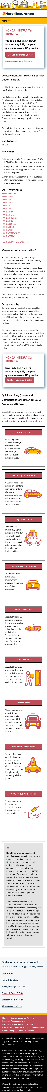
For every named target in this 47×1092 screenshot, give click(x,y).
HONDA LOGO (8, 227)
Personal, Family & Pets (12, 993)
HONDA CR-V (7, 199)
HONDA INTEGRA (9, 218)
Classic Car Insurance (23, 609)
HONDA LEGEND (9, 224)
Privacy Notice (37, 1027)
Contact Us (7, 1027)
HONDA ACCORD (9, 193)
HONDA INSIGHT (9, 214)
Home (5, 1018)
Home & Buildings (10, 980)
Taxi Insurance (23, 702)
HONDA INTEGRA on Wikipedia (15, 242)
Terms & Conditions (26, 1031)
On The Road (7, 973)
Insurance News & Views (12, 1024)
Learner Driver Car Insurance (23, 566)
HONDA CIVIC (8, 196)
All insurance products (12, 1006)
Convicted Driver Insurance (23, 793)
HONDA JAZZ (7, 221)
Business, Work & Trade (12, 999)
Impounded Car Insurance (23, 746)
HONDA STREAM (9, 236)
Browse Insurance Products (22, 1018)
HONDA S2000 (8, 230)
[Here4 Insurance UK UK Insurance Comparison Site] (18, 14)
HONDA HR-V (7, 211)
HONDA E (6, 205)
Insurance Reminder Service (14, 1021)
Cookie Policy (8, 1031)
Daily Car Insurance (23, 519)
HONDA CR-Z (7, 202)
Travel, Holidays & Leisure (13, 986)
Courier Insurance (24, 659)
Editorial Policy (21, 1027)
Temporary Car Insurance (23, 475)
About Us (30, 1024)
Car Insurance (23, 432)
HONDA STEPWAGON (11, 233)
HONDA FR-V (7, 208)
